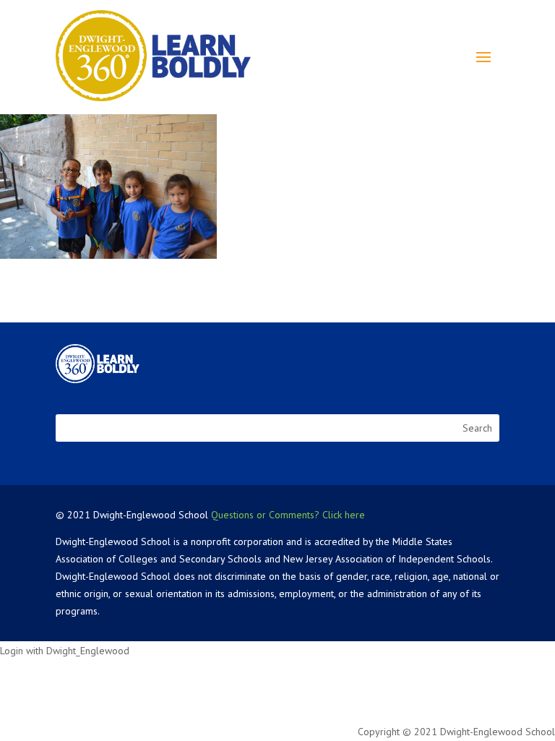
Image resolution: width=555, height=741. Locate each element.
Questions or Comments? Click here (288, 514)
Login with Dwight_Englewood (64, 650)
